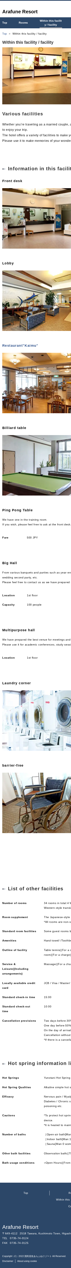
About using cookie (27, 1261)
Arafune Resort (20, 1227)
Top (25, 1192)
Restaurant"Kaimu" (20, 345)
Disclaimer (7, 1261)
